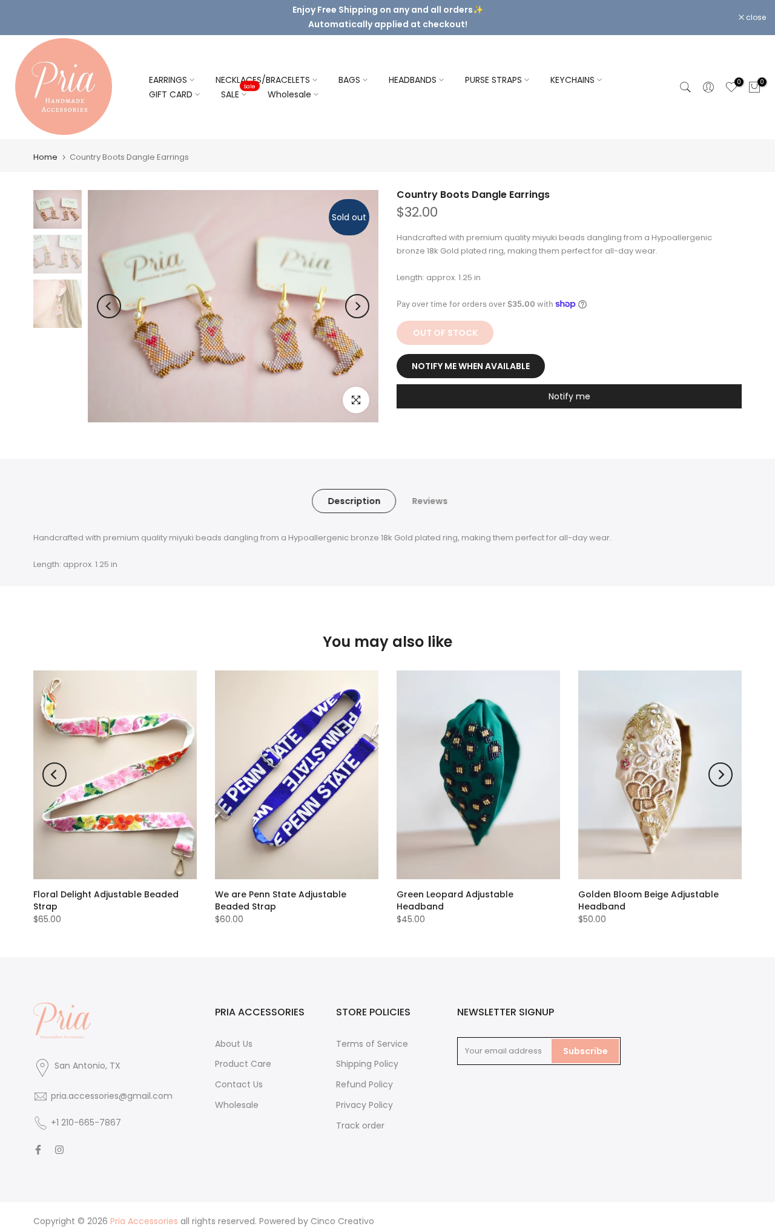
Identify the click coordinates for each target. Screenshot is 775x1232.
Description (354, 500)
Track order (360, 1125)
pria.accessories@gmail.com (112, 1096)
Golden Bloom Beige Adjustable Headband (648, 900)
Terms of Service (372, 1044)
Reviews (429, 500)
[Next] (357, 306)
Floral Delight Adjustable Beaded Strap (106, 900)
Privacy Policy (364, 1105)
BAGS (349, 80)
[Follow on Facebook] (38, 1149)
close (25, 17)
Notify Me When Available (471, 365)
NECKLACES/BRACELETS (263, 80)
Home (45, 157)
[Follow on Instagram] (59, 1149)
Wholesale (289, 94)
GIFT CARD (171, 94)
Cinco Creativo (342, 1221)
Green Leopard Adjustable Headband (455, 900)
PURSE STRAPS (493, 80)
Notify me (569, 396)
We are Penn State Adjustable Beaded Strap (280, 900)
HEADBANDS (413, 80)
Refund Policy (364, 1084)
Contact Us (239, 1084)
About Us (233, 1044)
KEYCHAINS (572, 80)
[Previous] (109, 306)
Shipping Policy (367, 1064)
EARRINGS (168, 80)
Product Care (243, 1064)
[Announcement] (387, 17)
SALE (238, 93)
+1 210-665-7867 (86, 1122)
